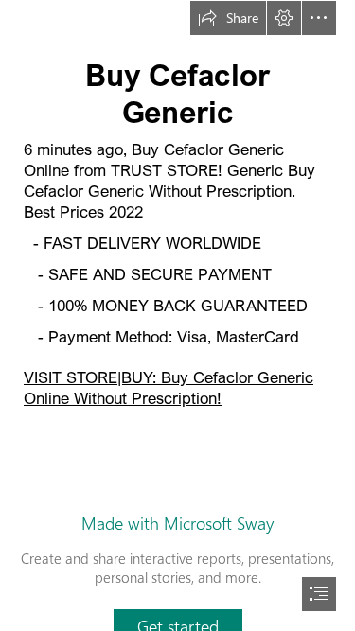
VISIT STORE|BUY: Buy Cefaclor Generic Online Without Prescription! (168, 387)
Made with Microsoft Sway (177, 523)
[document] (177, 315)
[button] (228, 18)
